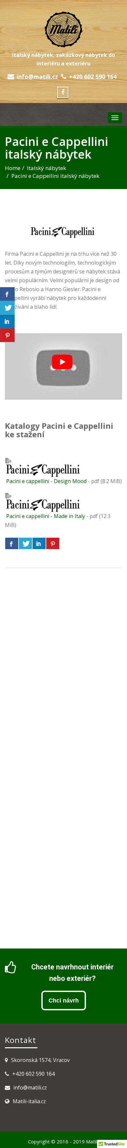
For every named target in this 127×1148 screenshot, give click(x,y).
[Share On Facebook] (11, 543)
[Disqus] (63, 666)
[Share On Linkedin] (39, 543)
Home (13, 168)
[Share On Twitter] (25, 543)
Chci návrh (64, 1000)
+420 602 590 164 (93, 76)
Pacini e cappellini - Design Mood (46, 481)
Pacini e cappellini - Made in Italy (45, 516)
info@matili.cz (37, 76)
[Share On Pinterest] (52, 543)
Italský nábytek (46, 168)
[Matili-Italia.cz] (63, 28)
